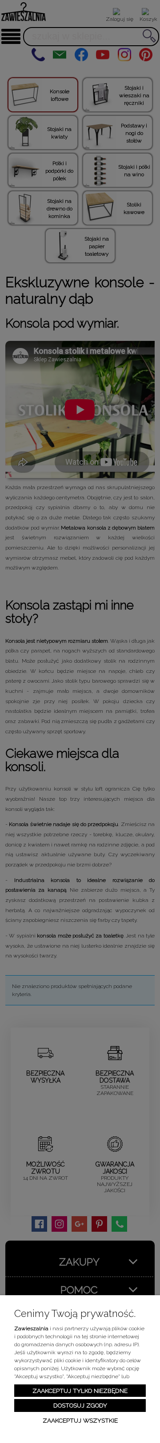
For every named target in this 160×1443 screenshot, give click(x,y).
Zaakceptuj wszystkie (80, 1420)
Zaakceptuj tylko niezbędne (80, 1390)
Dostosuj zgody (80, 1405)
